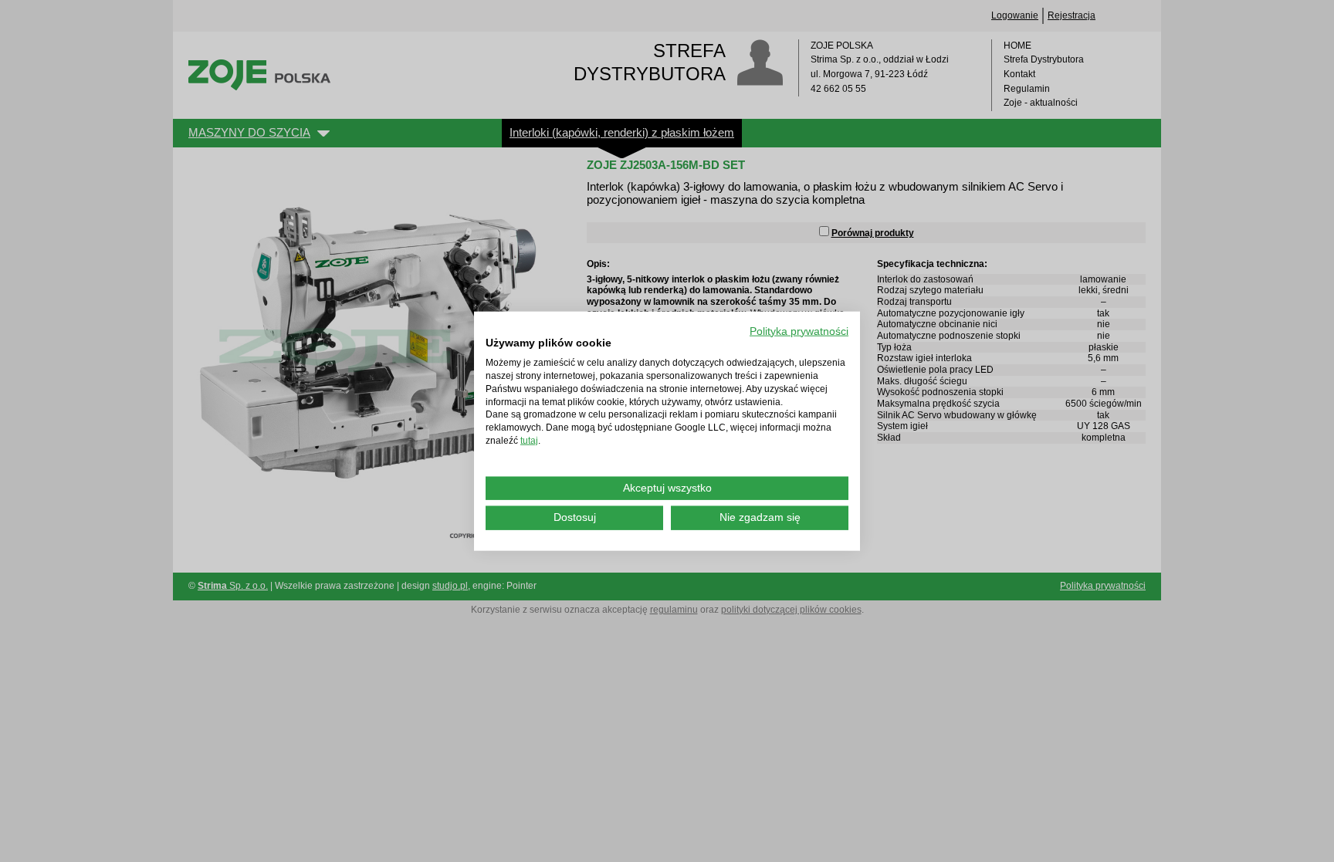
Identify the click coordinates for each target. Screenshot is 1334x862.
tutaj (529, 440)
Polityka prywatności (799, 330)
